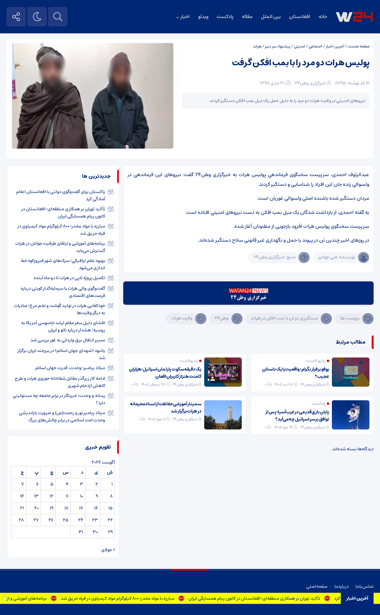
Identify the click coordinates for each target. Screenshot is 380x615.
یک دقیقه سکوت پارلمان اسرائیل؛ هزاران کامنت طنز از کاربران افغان (165, 373)
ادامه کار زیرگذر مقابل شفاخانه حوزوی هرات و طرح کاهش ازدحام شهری (60, 381)
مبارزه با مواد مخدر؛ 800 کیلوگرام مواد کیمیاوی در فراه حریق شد (127, 598)
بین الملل (271, 16)
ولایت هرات (182, 318)
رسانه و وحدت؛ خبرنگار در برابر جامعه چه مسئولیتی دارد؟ (59, 399)
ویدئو (203, 16)
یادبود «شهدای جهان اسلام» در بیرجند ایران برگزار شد (61, 354)
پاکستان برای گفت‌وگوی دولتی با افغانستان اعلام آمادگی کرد (60, 195)
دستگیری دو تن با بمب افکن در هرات (284, 318)
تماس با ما (365, 586)
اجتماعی (315, 46)
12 (51, 496)
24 (80, 520)
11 (67, 496)
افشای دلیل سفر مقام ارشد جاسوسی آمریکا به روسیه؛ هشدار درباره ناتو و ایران (63, 326)
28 (21, 520)
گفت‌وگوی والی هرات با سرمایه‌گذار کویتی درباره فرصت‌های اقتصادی (63, 291)
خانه (323, 16)
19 (51, 508)
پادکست (225, 16)
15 (110, 508)
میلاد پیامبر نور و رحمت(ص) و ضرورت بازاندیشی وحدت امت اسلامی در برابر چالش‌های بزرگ (62, 416)
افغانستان (299, 16)
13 (36, 496)
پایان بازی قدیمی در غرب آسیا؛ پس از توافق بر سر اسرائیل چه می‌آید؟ (297, 415)
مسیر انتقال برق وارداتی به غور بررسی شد (67, 340)
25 (65, 520)
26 (50, 520)
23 (95, 520)
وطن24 (222, 318)
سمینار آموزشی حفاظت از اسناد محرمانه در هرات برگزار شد (165, 407)
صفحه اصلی (316, 586)
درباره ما (341, 586)
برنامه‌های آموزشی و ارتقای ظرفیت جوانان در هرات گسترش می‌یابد (60, 246)
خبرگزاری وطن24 (310, 83)
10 (81, 496)
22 (110, 520)
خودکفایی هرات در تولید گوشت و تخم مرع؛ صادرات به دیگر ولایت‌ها (59, 309)
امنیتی (299, 46)
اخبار (185, 16)
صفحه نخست (358, 46)
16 (96, 508)
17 (81, 508)
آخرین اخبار (335, 46)
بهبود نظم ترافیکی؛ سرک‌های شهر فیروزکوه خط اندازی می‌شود (63, 264)
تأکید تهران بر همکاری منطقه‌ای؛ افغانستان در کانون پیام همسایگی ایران (264, 598)
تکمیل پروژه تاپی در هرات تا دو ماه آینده (69, 278)
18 (66, 508)
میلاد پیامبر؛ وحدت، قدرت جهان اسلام (70, 368)
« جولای (108, 550)
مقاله (247, 16)
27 (36, 520)
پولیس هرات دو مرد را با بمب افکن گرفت (300, 63)
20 (36, 508)
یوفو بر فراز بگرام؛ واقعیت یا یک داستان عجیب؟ (295, 373)
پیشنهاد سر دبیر (277, 46)
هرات (257, 46)
